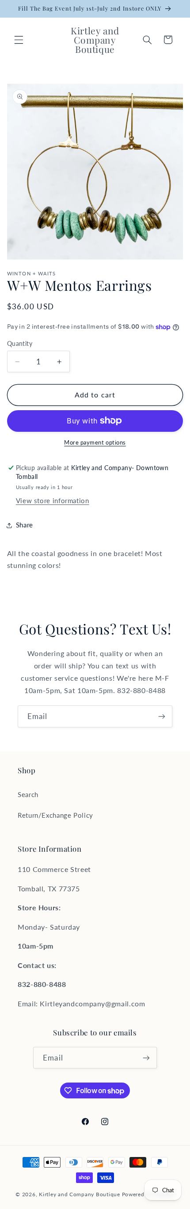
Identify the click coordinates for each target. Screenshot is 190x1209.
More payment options (95, 442)
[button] (18, 40)
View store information (52, 500)
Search (28, 794)
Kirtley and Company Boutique (79, 1194)
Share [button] (24, 525)
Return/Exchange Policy (55, 815)
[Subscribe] (162, 716)
